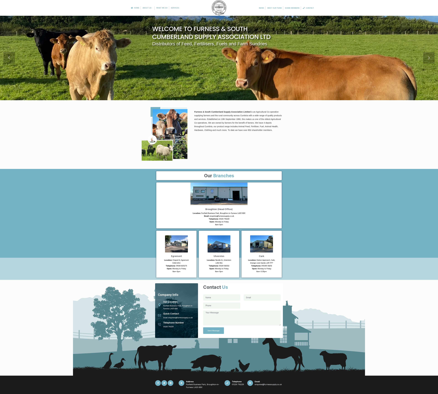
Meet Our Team (274, 8)
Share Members (292, 8)
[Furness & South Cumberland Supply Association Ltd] (219, 8)
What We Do (162, 8)
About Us (147, 8)
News (261, 8)
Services (175, 8)
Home (136, 8)
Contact (310, 8)
